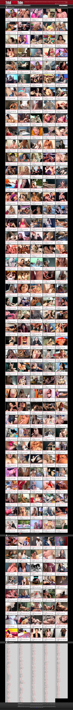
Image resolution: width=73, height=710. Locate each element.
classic (11, 452)
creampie (64, 124)
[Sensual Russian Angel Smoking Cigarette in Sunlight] (36, 183)
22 (36, 533)
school (15, 19)
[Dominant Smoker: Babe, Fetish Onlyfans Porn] (11, 105)
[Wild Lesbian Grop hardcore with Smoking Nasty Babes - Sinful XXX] (49, 118)
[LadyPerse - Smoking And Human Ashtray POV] (36, 633)
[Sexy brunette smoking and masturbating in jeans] (24, 541)
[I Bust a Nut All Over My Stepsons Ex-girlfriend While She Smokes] (62, 524)
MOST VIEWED (18, 5)
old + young (27, 59)
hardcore (13, 19)
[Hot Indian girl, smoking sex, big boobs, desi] (24, 183)
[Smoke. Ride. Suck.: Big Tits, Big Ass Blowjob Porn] (62, 196)
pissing (40, 334)
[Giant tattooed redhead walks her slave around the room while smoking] (36, 236)
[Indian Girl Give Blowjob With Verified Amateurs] (36, 249)
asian (12, 334)
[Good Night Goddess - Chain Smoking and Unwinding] (36, 367)
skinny (58, 547)
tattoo (41, 242)
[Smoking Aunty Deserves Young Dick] (36, 301)
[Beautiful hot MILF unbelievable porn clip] (11, 65)
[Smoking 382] (49, 445)
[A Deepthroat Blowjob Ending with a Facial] (11, 498)
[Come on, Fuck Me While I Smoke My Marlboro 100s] (24, 209)
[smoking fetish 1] (11, 393)
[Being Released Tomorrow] (62, 541)
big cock (41, 177)
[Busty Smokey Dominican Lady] (62, 288)
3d (21, 613)
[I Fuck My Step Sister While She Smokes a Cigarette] (62, 26)
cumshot (41, 426)
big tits (24, 19)
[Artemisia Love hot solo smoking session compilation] (24, 223)
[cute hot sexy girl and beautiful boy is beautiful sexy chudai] (49, 105)
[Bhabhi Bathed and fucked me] (36, 393)
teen (32, 59)
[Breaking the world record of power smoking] (49, 567)
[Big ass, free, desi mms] (36, 485)
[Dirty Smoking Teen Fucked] (24, 580)
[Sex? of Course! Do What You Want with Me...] (11, 554)
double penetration (50, 295)
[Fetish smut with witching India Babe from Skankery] (11, 406)
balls (64, 177)
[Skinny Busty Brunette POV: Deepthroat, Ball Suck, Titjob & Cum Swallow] (36, 354)
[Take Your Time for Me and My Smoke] (62, 619)
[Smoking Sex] (24, 26)
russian (33, 190)
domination (60, 600)
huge (32, 242)
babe (37, 59)
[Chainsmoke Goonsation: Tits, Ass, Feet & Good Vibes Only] (24, 619)
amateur (12, 59)
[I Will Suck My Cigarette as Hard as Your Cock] (24, 327)
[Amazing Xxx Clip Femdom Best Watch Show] (49, 26)
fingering (26, 426)
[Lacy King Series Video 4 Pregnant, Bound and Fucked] (11, 39)
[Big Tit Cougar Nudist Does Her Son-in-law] (11, 367)
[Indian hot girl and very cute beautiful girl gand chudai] (49, 498)
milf (25, 19)
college (47, 72)
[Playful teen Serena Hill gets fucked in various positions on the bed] (24, 393)
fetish (15, 111)
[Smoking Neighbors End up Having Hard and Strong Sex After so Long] (62, 511)
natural (14, 59)
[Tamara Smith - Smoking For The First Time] (24, 380)
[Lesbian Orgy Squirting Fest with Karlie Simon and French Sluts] (36, 78)
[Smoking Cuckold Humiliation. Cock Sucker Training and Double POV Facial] (62, 327)
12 (33, 533)
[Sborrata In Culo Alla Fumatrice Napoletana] (36, 13)
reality (60, 111)
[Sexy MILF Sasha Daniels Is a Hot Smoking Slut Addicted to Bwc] (49, 170)
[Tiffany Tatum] (36, 52)
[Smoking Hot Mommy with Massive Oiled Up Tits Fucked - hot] (11, 249)
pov (38, 19)
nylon (37, 465)
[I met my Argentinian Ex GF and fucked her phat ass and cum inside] (62, 406)
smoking (66, 59)
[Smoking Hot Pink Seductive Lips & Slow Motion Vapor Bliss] (11, 445)
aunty (9, 19)
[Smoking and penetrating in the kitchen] (49, 472)
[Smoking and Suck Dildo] (62, 340)
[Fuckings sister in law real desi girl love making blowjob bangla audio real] (49, 327)
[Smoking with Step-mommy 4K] (11, 52)
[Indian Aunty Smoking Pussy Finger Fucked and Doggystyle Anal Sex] (62, 78)
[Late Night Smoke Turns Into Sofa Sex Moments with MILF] (24, 196)
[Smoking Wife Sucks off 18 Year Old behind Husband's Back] (11, 157)
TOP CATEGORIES (9, 5)
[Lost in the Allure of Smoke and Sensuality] (11, 118)
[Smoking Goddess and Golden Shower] (11, 524)
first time (48, 124)
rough (48, 587)
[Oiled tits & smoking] (62, 419)
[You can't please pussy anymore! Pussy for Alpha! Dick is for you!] (11, 275)
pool (25, 531)
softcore (39, 465)
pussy (23, 124)
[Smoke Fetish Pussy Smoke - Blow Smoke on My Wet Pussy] (62, 209)
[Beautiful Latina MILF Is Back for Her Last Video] (49, 262)
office (23, 452)
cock (29, 334)
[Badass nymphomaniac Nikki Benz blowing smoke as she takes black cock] (24, 13)
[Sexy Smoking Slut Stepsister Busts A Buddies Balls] (62, 170)
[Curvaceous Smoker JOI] (49, 393)
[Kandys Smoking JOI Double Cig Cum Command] (36, 91)
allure (14, 124)
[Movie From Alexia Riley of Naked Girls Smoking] (36, 432)
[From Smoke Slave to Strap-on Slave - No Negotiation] (11, 419)
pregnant (40, 124)
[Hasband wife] (36, 262)
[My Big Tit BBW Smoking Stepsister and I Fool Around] (24, 65)
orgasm (14, 216)
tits (63, 426)
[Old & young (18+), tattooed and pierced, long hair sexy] (62, 432)
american (51, 190)
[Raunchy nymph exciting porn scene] (62, 301)
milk (60, 639)
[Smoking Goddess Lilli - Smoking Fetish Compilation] (11, 91)
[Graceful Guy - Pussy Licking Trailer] (62, 393)
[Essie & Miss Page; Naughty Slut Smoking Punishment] (36, 380)
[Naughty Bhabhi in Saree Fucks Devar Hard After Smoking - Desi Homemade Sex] (11, 183)
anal (64, 85)
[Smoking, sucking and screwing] (49, 580)
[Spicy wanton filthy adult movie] (36, 209)
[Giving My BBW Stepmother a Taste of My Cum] (36, 157)
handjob (65, 19)
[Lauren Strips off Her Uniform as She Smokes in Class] (62, 144)
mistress (62, 547)
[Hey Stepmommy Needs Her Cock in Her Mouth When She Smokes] (62, 354)
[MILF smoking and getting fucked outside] (36, 131)
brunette (34, 59)
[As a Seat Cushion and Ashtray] (36, 554)
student (51, 360)
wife (10, 19)
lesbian (37, 85)
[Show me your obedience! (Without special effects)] (36, 144)
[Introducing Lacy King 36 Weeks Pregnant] (11, 236)
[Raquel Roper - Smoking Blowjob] (62, 13)
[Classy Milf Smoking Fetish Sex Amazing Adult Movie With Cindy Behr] (49, 249)
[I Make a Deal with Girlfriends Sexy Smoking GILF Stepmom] (24, 52)
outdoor (37, 137)
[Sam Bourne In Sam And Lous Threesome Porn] (11, 580)
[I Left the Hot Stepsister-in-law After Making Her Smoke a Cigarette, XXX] (36, 65)
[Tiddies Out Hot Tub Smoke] (24, 524)
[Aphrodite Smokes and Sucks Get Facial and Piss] (62, 262)
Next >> (38, 533)
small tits (39, 439)
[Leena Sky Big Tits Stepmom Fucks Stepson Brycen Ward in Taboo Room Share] (24, 131)
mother (35, 19)
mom (20, 19)
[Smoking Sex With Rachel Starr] (62, 183)
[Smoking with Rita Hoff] (24, 262)
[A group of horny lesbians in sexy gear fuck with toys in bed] (49, 78)
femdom (37, 242)
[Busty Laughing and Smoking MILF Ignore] (11, 223)
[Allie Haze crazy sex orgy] (11, 170)
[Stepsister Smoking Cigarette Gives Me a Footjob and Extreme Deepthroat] (36, 524)
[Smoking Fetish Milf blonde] (49, 275)
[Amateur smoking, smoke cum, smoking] (11, 485)
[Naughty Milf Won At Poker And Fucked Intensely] (62, 105)
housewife (13, 72)
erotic (39, 626)
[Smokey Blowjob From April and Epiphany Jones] (49, 131)
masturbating (15, 347)
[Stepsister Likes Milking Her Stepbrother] (24, 78)
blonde (15, 137)
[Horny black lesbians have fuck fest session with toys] (24, 249)
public (20, 613)
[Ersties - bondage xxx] (11, 541)
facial (62, 242)
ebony (65, 295)
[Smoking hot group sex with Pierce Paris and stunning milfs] (11, 131)
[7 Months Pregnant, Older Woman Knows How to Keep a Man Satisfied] (49, 367)
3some (53, 137)
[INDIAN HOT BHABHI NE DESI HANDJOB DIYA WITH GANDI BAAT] (49, 13)
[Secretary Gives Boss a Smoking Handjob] (24, 445)
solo (40, 190)
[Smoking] (24, 406)
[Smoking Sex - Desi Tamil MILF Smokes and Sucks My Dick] (24, 39)
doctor (40, 547)
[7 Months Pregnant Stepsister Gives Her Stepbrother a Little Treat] (36, 118)
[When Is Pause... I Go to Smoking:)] (36, 314)
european (63, 600)
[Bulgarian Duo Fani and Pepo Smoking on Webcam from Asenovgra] (11, 432)
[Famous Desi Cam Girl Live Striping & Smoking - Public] (62, 39)
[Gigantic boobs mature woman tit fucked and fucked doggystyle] (24, 593)
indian (8, 19)
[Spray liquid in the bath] (11, 619)
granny (35, 111)
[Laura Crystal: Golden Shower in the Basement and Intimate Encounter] (24, 432)
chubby (28, 72)
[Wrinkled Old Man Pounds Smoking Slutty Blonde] (24, 301)
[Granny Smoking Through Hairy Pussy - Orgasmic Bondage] (24, 118)
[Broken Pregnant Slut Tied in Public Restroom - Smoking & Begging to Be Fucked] (49, 606)
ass (61, 72)
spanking (60, 242)
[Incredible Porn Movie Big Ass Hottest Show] (24, 275)
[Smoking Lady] (24, 367)
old (24, 308)
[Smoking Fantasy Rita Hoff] (49, 314)
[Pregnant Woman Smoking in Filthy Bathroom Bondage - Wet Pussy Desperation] (49, 619)
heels (27, 177)
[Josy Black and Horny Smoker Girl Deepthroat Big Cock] (36, 406)
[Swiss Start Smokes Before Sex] (49, 288)
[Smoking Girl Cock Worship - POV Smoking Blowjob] (49, 236)
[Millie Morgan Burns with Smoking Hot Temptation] (11, 288)
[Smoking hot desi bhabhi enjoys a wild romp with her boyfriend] (62, 52)
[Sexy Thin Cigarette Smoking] (24, 554)
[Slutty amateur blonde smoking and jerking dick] (11, 340)
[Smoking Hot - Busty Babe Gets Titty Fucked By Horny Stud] (24, 105)
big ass (62, 59)
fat (39, 72)
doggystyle (14, 295)
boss (25, 452)
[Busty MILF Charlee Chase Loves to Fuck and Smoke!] (62, 91)
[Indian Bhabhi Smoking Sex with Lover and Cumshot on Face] (62, 131)
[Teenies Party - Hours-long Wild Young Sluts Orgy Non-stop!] (36, 445)
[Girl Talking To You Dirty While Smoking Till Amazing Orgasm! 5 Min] (11, 458)
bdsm (63, 19)
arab (28, 190)
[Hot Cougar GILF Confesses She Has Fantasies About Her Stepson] (36, 26)
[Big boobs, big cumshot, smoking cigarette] (36, 419)
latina (11, 216)
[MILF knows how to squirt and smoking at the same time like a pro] (49, 541)
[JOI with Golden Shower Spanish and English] (24, 511)
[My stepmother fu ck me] (62, 236)
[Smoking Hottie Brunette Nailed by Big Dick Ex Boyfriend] (24, 236)
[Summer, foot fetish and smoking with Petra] (49, 593)
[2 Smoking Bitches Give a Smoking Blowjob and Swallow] (49, 196)
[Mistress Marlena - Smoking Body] (36, 458)
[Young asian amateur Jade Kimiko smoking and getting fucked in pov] (11, 354)
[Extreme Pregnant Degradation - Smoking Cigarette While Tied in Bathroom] (62, 606)
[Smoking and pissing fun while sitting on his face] (36, 327)
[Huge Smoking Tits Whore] (36, 498)
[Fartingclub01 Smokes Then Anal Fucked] (62, 275)
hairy (22, 124)
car (53, 308)
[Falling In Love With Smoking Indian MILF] (11, 26)
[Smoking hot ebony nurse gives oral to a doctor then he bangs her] (36, 541)
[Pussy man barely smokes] (49, 223)
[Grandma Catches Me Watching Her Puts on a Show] (11, 144)
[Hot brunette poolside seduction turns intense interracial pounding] (24, 157)
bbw (9, 59)
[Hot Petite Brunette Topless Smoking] (49, 633)
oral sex (61, 19)
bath (10, 124)
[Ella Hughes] (49, 380)
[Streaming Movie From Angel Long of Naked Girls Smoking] (24, 419)
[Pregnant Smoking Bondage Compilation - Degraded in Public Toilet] (24, 606)
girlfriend (22, 59)
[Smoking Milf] (24, 498)
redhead (66, 124)
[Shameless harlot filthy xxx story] (62, 485)
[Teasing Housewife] (24, 170)
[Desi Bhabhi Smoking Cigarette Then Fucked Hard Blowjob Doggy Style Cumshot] (11, 13)
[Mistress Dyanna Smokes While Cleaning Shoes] (62, 593)
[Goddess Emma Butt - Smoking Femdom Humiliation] (49, 157)
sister (52, 334)
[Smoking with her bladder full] (36, 580)
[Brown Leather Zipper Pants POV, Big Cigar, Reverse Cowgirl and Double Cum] (62, 65)
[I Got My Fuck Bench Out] (11, 593)
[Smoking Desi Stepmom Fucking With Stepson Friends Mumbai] (11, 262)
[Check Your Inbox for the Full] (11, 567)
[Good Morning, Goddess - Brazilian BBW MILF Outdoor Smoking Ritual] (36, 606)
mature (36, 72)
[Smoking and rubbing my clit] (49, 485)
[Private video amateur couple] (36, 567)
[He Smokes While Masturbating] (11, 209)
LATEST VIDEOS (26, 5)
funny (34, 334)
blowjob (59, 19)
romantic (14, 190)
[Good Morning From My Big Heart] (49, 144)
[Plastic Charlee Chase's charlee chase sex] (49, 340)
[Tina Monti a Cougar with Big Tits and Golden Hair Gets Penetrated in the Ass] (36, 288)
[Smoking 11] (11, 314)
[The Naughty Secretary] (36, 170)
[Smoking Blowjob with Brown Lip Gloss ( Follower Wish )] (62, 249)
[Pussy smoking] (36, 275)
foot (52, 600)
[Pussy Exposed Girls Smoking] (36, 39)
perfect (65, 478)
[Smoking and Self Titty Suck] (49, 524)
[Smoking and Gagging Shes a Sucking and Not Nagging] (36, 105)
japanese (8, 334)
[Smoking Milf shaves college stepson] (49, 511)
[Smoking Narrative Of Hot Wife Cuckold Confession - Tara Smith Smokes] (62, 445)
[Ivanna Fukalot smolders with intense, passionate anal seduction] (36, 223)
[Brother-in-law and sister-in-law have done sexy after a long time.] (24, 340)
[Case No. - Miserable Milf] (36, 511)
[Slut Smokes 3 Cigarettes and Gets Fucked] (62, 223)
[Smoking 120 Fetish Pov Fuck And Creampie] (62, 118)
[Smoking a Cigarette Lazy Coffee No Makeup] (49, 554)
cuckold (21, 360)
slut (63, 177)
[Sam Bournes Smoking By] (49, 432)
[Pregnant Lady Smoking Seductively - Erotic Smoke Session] (36, 619)
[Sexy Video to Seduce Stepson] (24, 288)
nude (15, 452)
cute (51, 111)
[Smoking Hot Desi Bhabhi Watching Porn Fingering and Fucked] (49, 52)
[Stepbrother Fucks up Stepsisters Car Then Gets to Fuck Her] (49, 301)
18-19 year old (48, 19)
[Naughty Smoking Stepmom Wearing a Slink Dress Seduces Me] (49, 183)
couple (51, 59)
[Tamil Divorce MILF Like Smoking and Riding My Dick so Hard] (49, 91)
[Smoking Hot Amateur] (62, 367)
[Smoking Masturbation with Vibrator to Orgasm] (49, 419)
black (27, 255)
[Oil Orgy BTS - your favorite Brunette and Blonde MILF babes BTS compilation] (36, 472)
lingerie (39, 85)
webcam (13, 452)
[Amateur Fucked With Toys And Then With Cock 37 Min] (11, 327)
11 (32, 533)
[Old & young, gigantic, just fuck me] (24, 91)
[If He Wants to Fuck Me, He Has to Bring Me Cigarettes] (49, 209)
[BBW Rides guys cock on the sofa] (24, 633)
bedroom (28, 85)
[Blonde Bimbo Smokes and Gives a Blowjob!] (24, 485)
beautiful (51, 19)
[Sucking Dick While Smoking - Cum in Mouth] (24, 144)
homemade (53, 72)
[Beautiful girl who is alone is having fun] (62, 633)
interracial (28, 19)
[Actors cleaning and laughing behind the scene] (62, 580)
